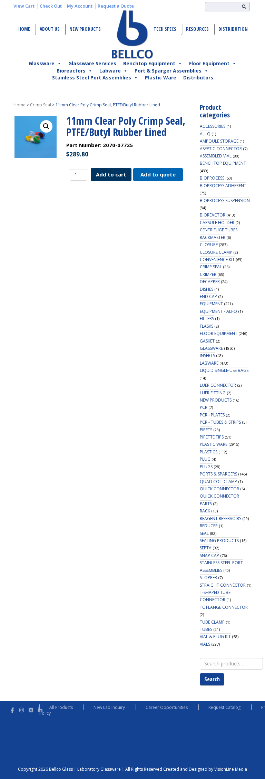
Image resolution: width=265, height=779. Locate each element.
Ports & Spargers (218, 474)
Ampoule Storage (219, 141)
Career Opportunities (167, 707)
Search (212, 679)
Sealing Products (219, 541)
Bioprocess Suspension (225, 200)
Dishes (206, 289)
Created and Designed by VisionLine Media (205, 769)
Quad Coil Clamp (218, 481)
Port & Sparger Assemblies (168, 70)
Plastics (208, 452)
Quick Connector (219, 489)
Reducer (209, 526)
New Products (85, 29)
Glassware (42, 63)
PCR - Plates (212, 415)
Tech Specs (165, 29)
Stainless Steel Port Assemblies (91, 77)
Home (24, 29)
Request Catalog (224, 707)
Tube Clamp (212, 622)
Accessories (212, 126)
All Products (61, 707)
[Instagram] (22, 709)
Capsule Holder (217, 222)
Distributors (198, 77)
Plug (205, 459)
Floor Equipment (209, 63)
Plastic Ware (160, 77)
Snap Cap (209, 555)
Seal (204, 533)
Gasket (207, 341)
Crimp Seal (40, 105)
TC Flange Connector (224, 607)
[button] (46, 126)
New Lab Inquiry (109, 707)
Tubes (206, 629)
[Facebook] (12, 709)
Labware (110, 70)
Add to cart (111, 174)
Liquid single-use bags (224, 370)
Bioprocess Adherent (223, 186)
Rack (205, 511)
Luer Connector (218, 385)
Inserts (207, 355)
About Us (50, 29)
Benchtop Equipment (149, 63)
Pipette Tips (212, 437)
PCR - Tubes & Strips (220, 422)
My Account (79, 6)
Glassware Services (92, 63)
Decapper (210, 282)
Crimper (208, 274)
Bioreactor (212, 215)
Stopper (208, 577)
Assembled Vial (216, 156)
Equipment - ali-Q (218, 311)
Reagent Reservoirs (220, 518)
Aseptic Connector (221, 149)
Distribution (233, 29)
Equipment (211, 304)
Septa (206, 548)
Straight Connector (223, 585)
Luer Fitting (213, 393)
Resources (197, 29)
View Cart (24, 6)
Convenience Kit (217, 259)
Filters (207, 318)
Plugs (206, 467)
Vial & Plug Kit (215, 636)
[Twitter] (31, 709)
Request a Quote (116, 6)
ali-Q (205, 134)
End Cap (208, 296)
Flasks (206, 326)
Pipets (206, 430)
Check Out (51, 6)
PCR (203, 407)
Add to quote (158, 174)
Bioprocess (212, 178)
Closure (209, 245)
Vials (205, 644)
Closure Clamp (216, 252)
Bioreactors (71, 70)
